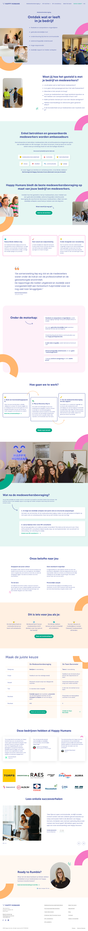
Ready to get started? (44, 430)
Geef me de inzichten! (44, 213)
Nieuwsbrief (71, 908)
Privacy (73, 928)
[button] (34, 3)
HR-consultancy (56, 3)
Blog (69, 912)
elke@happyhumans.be (8, 915)
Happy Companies (73, 918)
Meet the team (67, 3)
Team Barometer (49, 912)
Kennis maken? (78, 3)
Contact (70, 915)
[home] (11, 4)
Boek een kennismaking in (44, 636)
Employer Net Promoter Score (52, 915)
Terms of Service (81, 928)
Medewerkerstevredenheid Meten (53, 905)
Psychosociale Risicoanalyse (52, 908)
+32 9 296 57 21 (6, 917)
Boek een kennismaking (38, 712)
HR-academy (48, 922)
